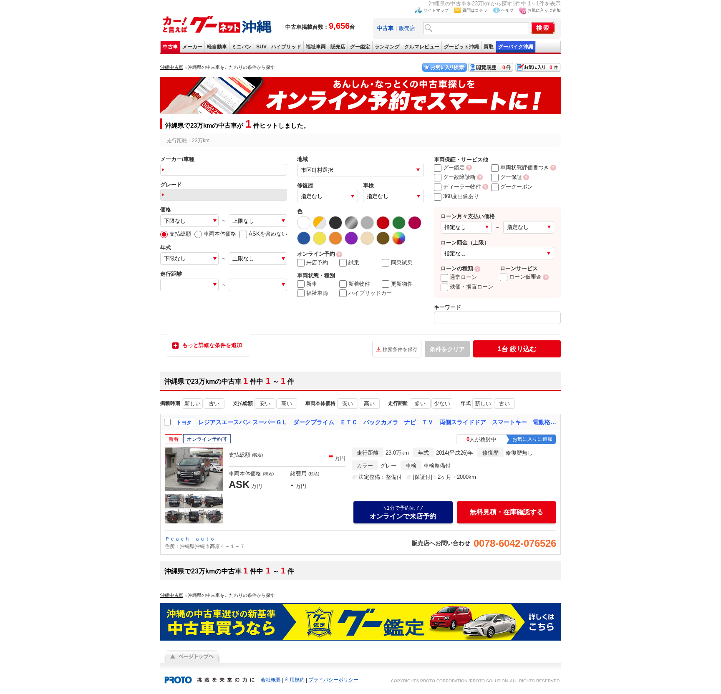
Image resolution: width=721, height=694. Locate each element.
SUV (261, 47)
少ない (442, 403)
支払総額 (180, 234)
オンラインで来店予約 (403, 512)
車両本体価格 (220, 234)
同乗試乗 (402, 262)
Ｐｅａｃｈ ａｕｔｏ (190, 538)
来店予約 (317, 262)
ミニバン (242, 47)
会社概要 (271, 679)
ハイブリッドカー (370, 293)
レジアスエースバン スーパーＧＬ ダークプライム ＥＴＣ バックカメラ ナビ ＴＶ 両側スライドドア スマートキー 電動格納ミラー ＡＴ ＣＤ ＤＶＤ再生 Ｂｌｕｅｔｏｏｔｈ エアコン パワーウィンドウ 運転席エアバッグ (377, 422)
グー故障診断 (459, 177)
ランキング (387, 47)
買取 (489, 47)
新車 (311, 284)
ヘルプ (507, 10)
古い (214, 403)
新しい (192, 403)
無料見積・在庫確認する (506, 511)
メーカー (192, 47)
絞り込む (517, 348)
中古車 (170, 47)
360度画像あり (461, 196)
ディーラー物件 (462, 187)
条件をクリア (447, 349)
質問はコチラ (474, 10)
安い (265, 403)
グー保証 (511, 177)
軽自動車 (217, 47)
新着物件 (359, 284)
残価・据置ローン (471, 287)
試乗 (353, 262)
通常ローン (463, 277)
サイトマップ (436, 10)
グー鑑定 (360, 47)
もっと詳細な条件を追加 (212, 345)
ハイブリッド (286, 47)
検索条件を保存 (400, 349)
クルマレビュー (421, 47)
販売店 (407, 28)
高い (286, 403)
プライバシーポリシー (333, 679)
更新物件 (402, 284)
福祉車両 (316, 47)
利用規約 (295, 679)
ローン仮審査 (525, 277)
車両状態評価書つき (524, 167)
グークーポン (516, 187)
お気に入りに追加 (544, 10)
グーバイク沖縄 (515, 47)
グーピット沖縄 (461, 47)
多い (420, 403)
